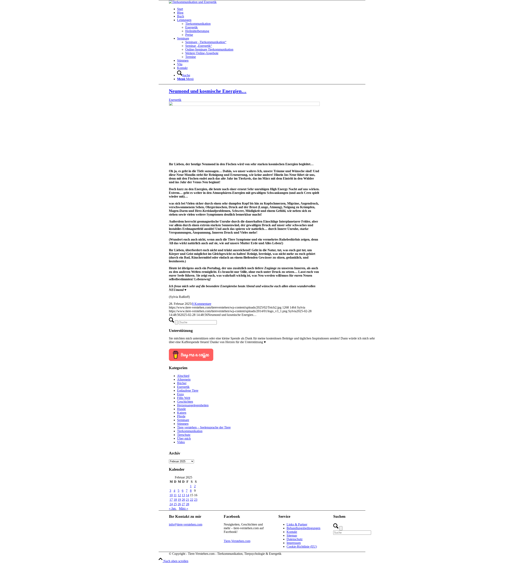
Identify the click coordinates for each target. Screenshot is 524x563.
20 (183, 499)
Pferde (181, 416)
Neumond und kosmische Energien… (207, 91)
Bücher (181, 383)
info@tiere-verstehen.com (185, 524)
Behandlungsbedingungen (303, 528)
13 (183, 495)
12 (179, 495)
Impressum (294, 543)
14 (187, 495)
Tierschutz (183, 434)
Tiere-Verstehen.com (237, 541)
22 (191, 499)
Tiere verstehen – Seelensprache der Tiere (204, 427)
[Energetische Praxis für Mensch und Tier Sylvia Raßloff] (244, 104)
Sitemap (292, 535)
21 (187, 499)
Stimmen (183, 423)
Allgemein (184, 379)
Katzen (181, 412)
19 (179, 499)
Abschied (183, 376)
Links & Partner (297, 524)
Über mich (184, 438)
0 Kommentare (201, 303)
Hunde (181, 409)
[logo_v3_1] (193, 2)
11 (175, 495)
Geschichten (185, 401)
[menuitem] (276, 9)
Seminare (183, 420)
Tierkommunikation (189, 431)
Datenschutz (295, 539)
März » (183, 508)
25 (175, 504)
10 (171, 495)
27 (183, 504)
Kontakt (292, 532)
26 (179, 504)
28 (187, 504)
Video (181, 442)
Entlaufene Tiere (187, 390)
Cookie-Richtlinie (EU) (302, 546)
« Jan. (172, 508)
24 (171, 504)
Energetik (175, 100)
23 (195, 499)
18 (175, 499)
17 (171, 499)
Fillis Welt (183, 398)
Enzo (180, 394)
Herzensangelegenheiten (193, 405)
